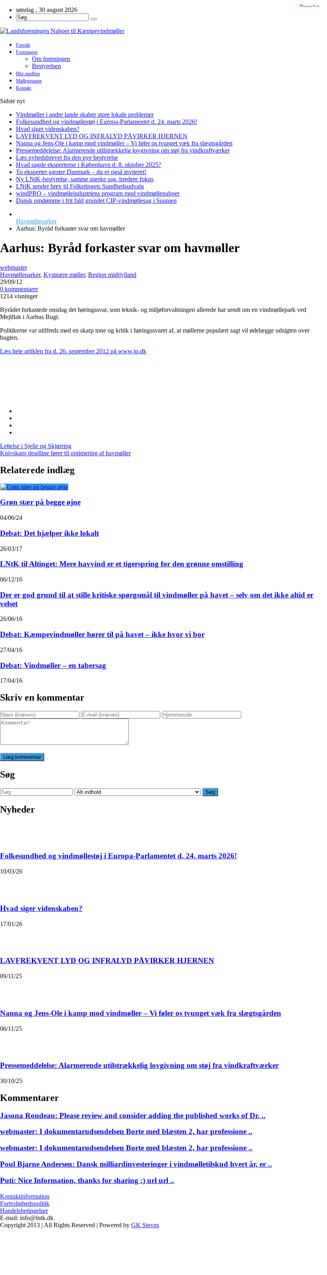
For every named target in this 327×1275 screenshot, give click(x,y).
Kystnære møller (64, 274)
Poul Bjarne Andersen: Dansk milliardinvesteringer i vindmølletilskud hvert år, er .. (136, 1164)
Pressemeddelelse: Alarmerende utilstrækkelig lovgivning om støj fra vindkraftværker (123, 150)
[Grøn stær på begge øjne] (34, 487)
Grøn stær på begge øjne (40, 502)
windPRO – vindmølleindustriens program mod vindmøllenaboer (97, 193)
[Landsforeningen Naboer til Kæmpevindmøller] (163, 31)
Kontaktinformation (24, 1196)
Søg (210, 792)
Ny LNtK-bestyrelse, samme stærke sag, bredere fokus (85, 179)
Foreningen (26, 52)
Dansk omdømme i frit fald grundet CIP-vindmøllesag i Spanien (96, 200)
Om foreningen (51, 58)
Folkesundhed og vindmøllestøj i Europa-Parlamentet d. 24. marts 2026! (106, 121)
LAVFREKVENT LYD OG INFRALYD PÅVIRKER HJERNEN (101, 136)
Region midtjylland (112, 274)
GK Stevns (145, 1225)
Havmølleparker (36, 221)
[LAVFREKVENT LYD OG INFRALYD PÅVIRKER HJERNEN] (10, 938)
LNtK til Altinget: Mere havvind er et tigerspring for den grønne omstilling (121, 564)
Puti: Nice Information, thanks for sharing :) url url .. (87, 1180)
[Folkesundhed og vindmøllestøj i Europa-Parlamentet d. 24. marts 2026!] (10, 833)
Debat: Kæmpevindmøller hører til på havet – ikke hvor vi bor (102, 634)
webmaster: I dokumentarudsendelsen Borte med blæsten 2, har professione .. (126, 1131)
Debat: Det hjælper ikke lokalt (49, 533)
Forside (23, 45)
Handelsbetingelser (24, 1210)
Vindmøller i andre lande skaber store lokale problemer (85, 114)
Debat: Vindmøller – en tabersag (53, 665)
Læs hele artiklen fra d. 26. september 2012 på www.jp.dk (73, 351)
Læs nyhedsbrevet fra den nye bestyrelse (67, 157)
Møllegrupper (29, 81)
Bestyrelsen (46, 66)
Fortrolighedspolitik (24, 1203)
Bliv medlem (28, 73)
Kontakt (23, 88)
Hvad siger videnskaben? (47, 128)
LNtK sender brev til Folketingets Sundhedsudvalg (80, 186)
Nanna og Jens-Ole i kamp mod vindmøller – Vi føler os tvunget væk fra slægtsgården (124, 143)
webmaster (13, 267)
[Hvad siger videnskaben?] (10, 885)
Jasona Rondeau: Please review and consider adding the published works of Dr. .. (133, 1115)
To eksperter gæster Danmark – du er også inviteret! (81, 171)
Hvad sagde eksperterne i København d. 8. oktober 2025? (88, 164)
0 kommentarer (19, 289)
